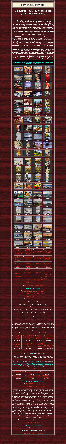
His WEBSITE (17, 273)
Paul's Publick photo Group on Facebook (38, 280)
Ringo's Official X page (17, 278)
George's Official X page (48, 276)
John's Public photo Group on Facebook (28, 278)
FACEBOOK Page (17, 276)
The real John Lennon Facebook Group (28, 282)
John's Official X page (28, 275)
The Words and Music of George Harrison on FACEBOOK (48, 279)
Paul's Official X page (38, 277)
